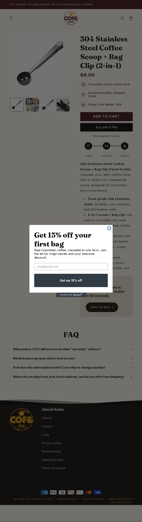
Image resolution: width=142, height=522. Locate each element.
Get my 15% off (71, 280)
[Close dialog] (109, 228)
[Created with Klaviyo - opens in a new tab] (71, 295)
